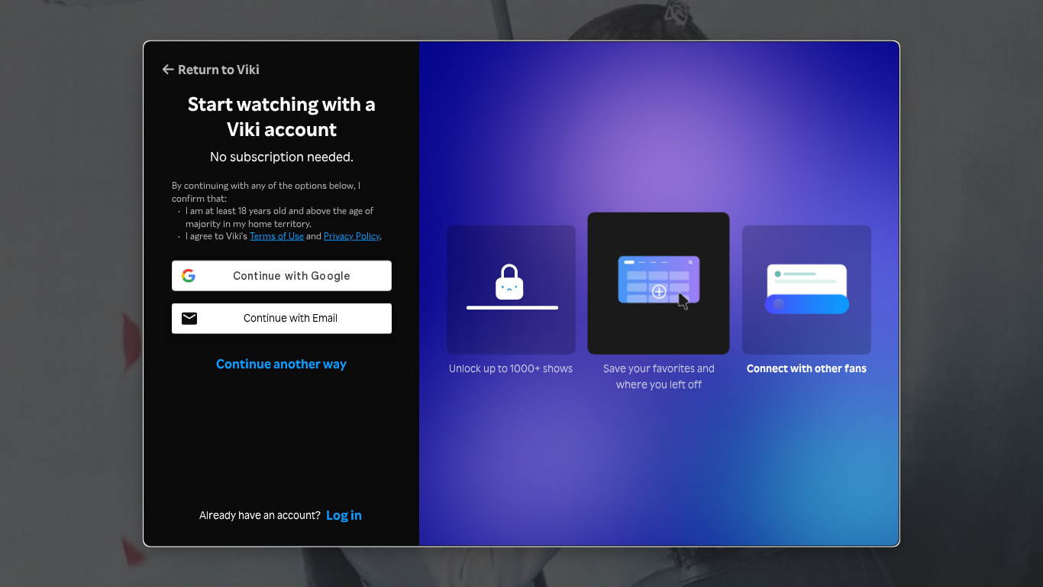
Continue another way (281, 363)
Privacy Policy (351, 235)
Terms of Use (277, 235)
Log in (344, 514)
